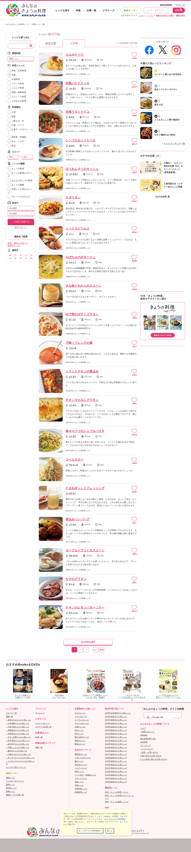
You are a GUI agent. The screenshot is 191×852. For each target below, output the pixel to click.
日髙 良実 (72, 60)
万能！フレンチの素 (79, 342)
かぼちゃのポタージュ (81, 257)
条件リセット (21, 227)
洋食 (13, 75)
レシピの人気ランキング (16, 767)
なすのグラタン (76, 578)
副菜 (13, 116)
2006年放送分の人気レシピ (116, 716)
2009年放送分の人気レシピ (116, 727)
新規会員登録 (166, 5)
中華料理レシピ (81, 789)
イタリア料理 (17, 88)
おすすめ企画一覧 (162, 196)
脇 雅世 (71, 117)
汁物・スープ (17, 125)
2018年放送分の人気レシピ (116, 758)
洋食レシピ (79, 785)
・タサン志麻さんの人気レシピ (18, 737)
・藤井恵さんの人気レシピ (16, 751)
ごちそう (142, 16)
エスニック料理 (18, 97)
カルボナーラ (75, 54)
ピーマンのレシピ (82, 720)
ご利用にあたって (147, 732)
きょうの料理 (17, 169)
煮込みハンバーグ (78, 519)
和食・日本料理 (18, 71)
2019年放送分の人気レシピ (116, 761)
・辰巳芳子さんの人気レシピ (17, 744)
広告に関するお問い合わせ (151, 756)
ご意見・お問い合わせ (149, 752)
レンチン (150, 16)
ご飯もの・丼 (17, 121)
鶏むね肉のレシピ (82, 737)
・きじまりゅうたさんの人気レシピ (20, 758)
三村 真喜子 (73, 174)
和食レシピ (79, 782)
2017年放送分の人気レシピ (116, 754)
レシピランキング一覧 (174, 143)
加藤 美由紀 (73, 556)
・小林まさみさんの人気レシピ (18, 754)
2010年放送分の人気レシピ (116, 730)
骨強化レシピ (11, 788)
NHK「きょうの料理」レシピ (116, 792)
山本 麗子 (72, 88)
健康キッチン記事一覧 (15, 795)
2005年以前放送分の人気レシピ (118, 713)
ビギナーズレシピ (42, 723)
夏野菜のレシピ (81, 754)
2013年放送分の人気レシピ (116, 741)
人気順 (74, 43)
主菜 (13, 112)
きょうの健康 (17, 185)
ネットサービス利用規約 (115, 819)
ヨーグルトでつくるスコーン (85, 550)
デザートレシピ (81, 778)
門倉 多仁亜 (73, 465)
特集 (78, 10)
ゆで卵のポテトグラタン (82, 314)
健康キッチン (131, 10)
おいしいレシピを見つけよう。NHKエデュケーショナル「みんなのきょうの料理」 (26, 10)
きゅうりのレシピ (82, 723)
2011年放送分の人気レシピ (116, 734)
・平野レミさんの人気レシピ (17, 747)
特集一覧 (39, 747)
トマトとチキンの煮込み (82, 371)
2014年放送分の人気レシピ (116, 744)
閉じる (110, 831)
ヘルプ (143, 728)
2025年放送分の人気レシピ (116, 782)
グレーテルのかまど (20, 197)
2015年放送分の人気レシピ (116, 747)
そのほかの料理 (18, 101)
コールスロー (75, 459)
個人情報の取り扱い (148, 739)
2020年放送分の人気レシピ (116, 765)
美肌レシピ (10, 785)
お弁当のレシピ (81, 765)
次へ (96, 650)
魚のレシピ (79, 734)
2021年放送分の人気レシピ (116, 768)
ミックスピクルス (78, 228)
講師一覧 (9, 716)
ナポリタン (73, 197)
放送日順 (50, 43)
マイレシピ (180, 5)
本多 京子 (72, 262)
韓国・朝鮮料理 (18, 92)
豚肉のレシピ (80, 744)
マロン (71, 234)
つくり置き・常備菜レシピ (85, 775)
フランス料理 (17, 84)
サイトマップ (145, 745)
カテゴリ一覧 (11, 713)
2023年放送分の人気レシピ (116, 775)
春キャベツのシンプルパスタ (85, 431)
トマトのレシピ (81, 716)
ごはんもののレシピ (83, 758)
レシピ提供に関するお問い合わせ (153, 759)
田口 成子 (72, 319)
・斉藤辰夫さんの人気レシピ (17, 730)
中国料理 (15, 79)
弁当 (13, 146)
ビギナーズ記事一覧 (43, 727)
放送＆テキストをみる (163, 335)
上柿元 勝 (72, 348)
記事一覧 (91, 10)
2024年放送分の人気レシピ (116, 778)
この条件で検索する (21, 222)
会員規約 (143, 735)
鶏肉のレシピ (80, 741)
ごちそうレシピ (81, 768)
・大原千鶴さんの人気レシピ (17, 727)
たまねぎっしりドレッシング (85, 488)
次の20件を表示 (88, 642)
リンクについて (146, 749)
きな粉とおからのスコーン (83, 285)
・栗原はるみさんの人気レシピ (18, 720)
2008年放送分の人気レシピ (116, 723)
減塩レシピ (10, 778)
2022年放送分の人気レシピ (116, 772)
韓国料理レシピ (81, 792)
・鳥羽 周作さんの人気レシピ (18, 741)
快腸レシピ (10, 791)
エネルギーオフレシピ (15, 781)
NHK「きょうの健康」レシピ (116, 802)
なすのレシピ (80, 713)
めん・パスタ (17, 141)
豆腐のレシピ (80, 727)
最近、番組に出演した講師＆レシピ (18, 244)
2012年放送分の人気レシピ (116, 737)
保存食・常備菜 (18, 137)
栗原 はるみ (73, 613)
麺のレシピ (79, 761)
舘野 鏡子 (72, 493)
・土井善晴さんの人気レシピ (17, 723)
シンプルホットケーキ (81, 140)
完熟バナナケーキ (78, 83)
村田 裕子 (72, 291)
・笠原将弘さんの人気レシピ (17, 734)
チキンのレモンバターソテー (85, 607)
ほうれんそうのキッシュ (82, 168)
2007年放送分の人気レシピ (116, 720)
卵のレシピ (79, 730)
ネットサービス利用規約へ (90, 831)
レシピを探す (63, 10)
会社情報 (143, 742)
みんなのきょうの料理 (21, 180)
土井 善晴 (72, 405)
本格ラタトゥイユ (78, 111)
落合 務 (71, 203)
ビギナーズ (108, 10)
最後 (102, 650)
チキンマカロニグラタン (82, 399)
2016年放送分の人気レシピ (116, 751)
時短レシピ (79, 772)
